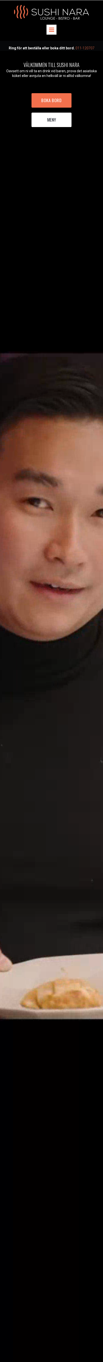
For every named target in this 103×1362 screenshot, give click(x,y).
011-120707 (85, 48)
